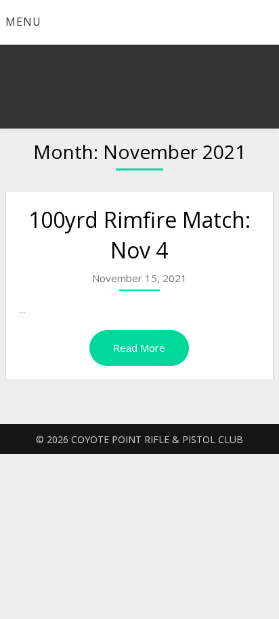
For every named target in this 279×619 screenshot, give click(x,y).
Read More (139, 347)
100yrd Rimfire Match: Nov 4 (139, 235)
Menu (23, 21)
